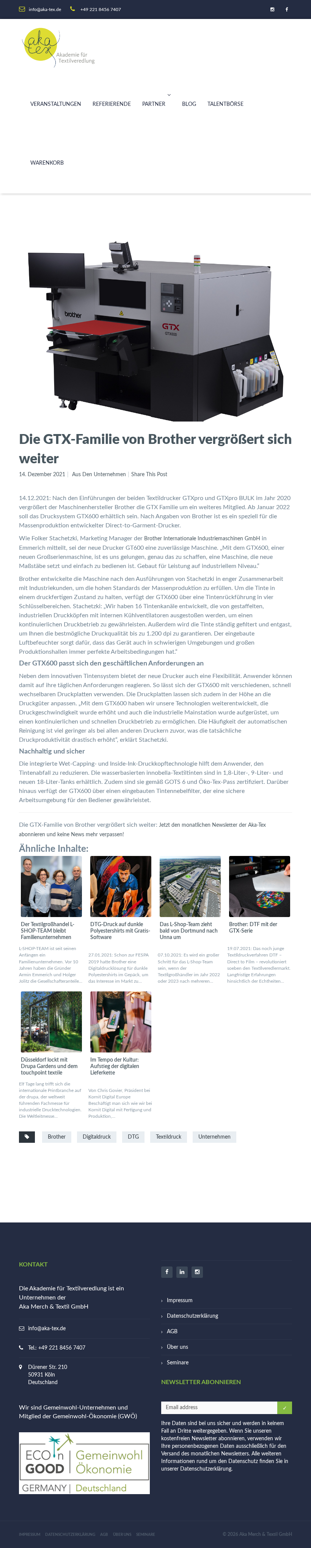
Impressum (180, 1300)
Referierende (112, 104)
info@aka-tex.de (47, 1328)
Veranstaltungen (55, 104)
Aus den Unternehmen (99, 474)
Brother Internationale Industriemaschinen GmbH (202, 538)
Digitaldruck (97, 1137)
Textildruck (168, 1137)
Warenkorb (47, 163)
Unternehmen (214, 1137)
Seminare (177, 1363)
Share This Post (149, 474)
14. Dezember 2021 (42, 474)
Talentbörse (225, 104)
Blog (189, 104)
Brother (57, 1137)
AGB (172, 1331)
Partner (153, 104)
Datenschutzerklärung (192, 1316)
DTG (133, 1137)
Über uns (177, 1347)
